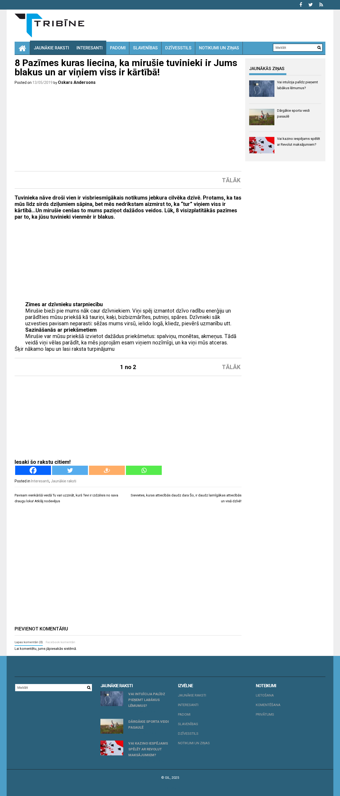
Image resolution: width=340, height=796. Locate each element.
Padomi (118, 47)
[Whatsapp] (144, 470)
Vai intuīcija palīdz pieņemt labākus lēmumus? (146, 700)
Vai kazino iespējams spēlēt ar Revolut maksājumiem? (148, 749)
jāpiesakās (54, 649)
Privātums (265, 714)
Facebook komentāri (60, 642)
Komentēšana (268, 705)
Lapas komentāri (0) (29, 642)
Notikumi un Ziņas (219, 47)
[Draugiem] (107, 470)
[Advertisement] (128, 128)
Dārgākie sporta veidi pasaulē (148, 724)
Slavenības (145, 47)
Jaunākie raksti (51, 47)
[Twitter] (70, 470)
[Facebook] (33, 470)
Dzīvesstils (178, 47)
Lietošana (265, 695)
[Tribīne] (22, 48)
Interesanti (89, 47)
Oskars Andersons (77, 82)
